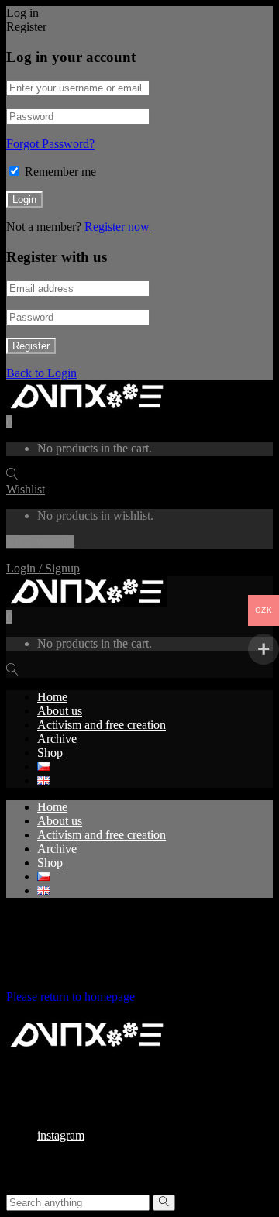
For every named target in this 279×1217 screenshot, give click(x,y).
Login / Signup (43, 568)
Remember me (60, 171)
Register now (117, 226)
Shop (50, 752)
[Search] (164, 1203)
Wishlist (25, 489)
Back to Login (41, 373)
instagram (60, 1135)
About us (59, 710)
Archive (57, 738)
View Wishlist (40, 541)
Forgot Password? (50, 143)
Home (52, 696)
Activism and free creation (101, 724)
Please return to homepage (70, 996)
